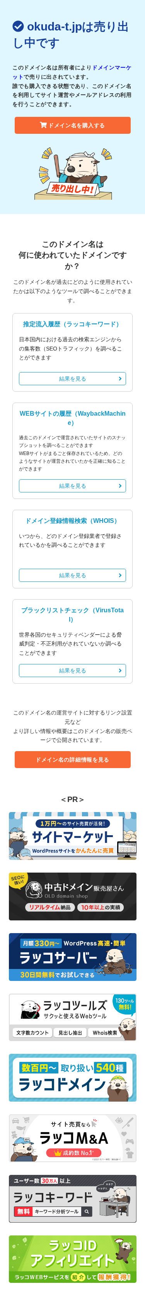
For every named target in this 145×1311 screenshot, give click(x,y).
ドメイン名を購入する (76, 125)
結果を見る (72, 379)
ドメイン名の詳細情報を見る (72, 760)
